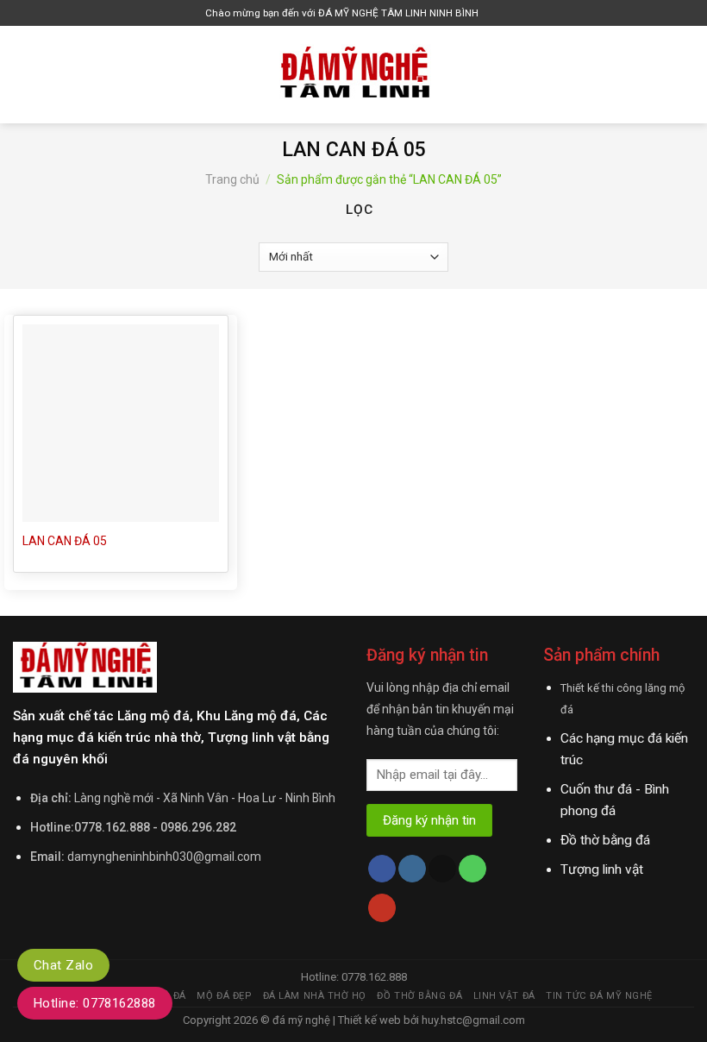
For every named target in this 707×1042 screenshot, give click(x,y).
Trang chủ (232, 179)
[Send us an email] (442, 869)
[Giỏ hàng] (496, 13)
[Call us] (472, 869)
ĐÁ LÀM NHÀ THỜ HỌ (314, 995)
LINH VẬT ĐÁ (504, 995)
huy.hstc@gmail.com (472, 1020)
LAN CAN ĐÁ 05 (64, 541)
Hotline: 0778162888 (95, 1003)
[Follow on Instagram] (412, 869)
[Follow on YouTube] (382, 908)
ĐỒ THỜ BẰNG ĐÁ (419, 995)
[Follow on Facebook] (382, 869)
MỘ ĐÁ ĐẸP (224, 995)
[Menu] (23, 74)
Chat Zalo (63, 965)
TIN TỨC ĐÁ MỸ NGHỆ (599, 995)
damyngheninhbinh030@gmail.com (164, 856)
